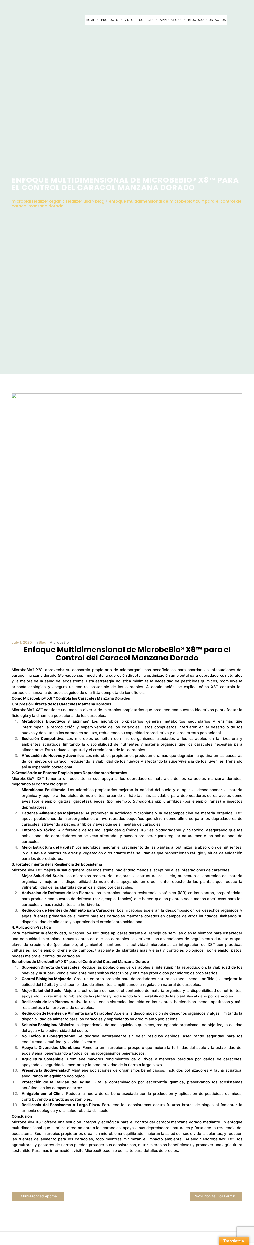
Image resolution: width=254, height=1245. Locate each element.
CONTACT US (216, 20)
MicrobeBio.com (99, 1150)
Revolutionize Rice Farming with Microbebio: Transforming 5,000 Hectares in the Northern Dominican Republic (218, 1196)
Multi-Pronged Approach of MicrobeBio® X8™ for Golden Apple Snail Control (42, 1196)
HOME (90, 20)
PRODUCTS (109, 20)
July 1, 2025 (22, 642)
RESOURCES (144, 20)
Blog (42, 642)
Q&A (201, 20)
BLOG (192, 20)
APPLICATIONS (171, 20)
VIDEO (129, 20)
